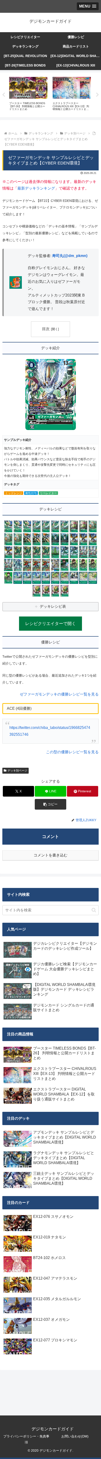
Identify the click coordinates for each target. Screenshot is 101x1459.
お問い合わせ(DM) (75, 1436)
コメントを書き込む (50, 855)
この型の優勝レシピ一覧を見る (72, 752)
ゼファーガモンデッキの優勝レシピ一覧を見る (59, 694)
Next (97, 95)
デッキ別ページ (17, 770)
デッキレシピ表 (53, 606)
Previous (3, 95)
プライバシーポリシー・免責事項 (26, 1439)
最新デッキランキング (36, 188)
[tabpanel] (38, 94)
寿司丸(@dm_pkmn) (69, 256)
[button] (50, 804)
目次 (46, 329)
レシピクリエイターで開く (50, 623)
